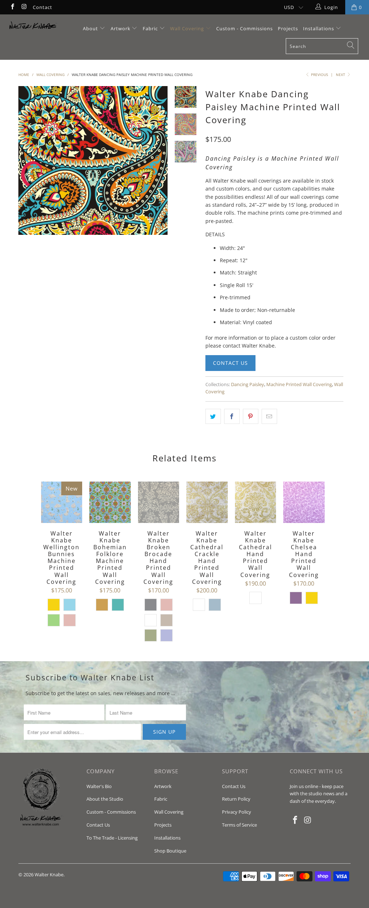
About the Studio (104, 799)
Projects (288, 28)
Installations (319, 28)
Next (341, 74)
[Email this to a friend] (269, 416)
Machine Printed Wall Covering (299, 384)
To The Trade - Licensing (112, 838)
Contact (42, 7)
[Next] (159, 160)
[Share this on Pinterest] (250, 416)
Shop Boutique (170, 850)
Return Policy (236, 799)
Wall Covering (187, 28)
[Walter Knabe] (33, 27)
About (91, 28)
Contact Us (230, 362)
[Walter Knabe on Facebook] (12, 7)
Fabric (150, 28)
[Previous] (26, 160)
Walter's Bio (99, 786)
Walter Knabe (49, 874)
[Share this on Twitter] (213, 416)
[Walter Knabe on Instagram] (24, 7)
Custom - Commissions (244, 28)
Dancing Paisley (247, 384)
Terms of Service (239, 825)
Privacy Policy (236, 812)
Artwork (120, 28)
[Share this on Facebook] (232, 416)
